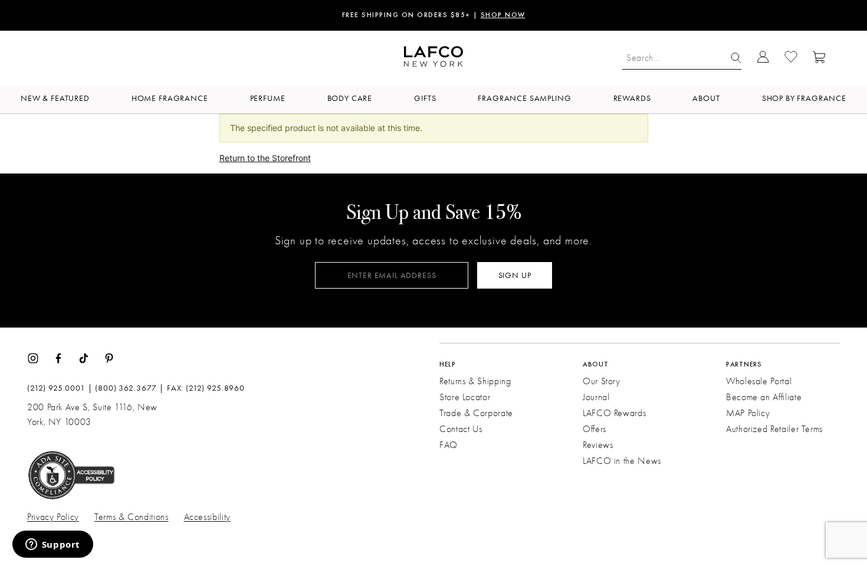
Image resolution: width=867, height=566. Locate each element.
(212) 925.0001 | (59, 388)
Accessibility (207, 517)
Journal (596, 397)
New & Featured (55, 98)
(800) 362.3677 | (129, 388)
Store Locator (464, 397)
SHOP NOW (503, 15)
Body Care (350, 98)
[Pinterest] (109, 357)
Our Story (601, 381)
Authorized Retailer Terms (774, 429)
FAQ (448, 445)
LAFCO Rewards (614, 413)
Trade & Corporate (476, 413)
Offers (594, 429)
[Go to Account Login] (763, 58)
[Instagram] (33, 357)
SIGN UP (514, 275)
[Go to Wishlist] (790, 58)
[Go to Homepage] (433, 58)
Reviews (598, 445)
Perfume (267, 98)
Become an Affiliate (764, 397)
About (706, 98)
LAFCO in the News (622, 461)
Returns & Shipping (475, 381)
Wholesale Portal (759, 381)
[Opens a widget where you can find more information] (52, 545)
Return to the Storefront (265, 158)
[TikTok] (84, 357)
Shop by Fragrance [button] (804, 98)
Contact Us (460, 429)
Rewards (632, 98)
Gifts (425, 98)
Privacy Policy (53, 517)
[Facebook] (58, 357)
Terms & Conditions (131, 517)
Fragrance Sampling (524, 98)
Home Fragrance (170, 98)
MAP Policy (748, 413)
